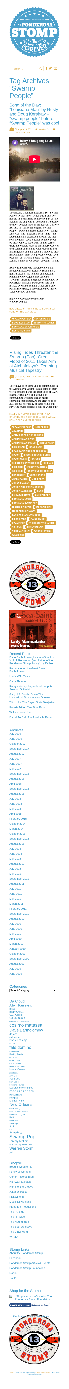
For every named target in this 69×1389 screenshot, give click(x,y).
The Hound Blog (19, 1221)
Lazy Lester (14, 1082)
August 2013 (16, 843)
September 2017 (19, 748)
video (33, 312)
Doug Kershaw (21, 323)
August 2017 (16, 753)
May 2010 (15, 933)
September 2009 (19, 958)
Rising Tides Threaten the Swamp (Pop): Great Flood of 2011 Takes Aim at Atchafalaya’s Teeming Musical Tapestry (33, 361)
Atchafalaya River (23, 439)
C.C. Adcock (16, 1014)
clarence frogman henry (19, 1021)
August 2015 (16, 793)
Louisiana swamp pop (24, 503)
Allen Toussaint (20, 1005)
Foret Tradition (37, 467)
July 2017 (15, 758)
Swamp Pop (15, 420)
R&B (23, 417)
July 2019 (15, 733)
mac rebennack (21, 1091)
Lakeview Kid (44, 129)
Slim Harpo (13, 1123)
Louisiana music (21, 499)
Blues (12, 1009)
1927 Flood (42, 427)
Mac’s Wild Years (19, 676)
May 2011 (15, 898)
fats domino (20, 1047)
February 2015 (18, 818)
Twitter (13, 1278)
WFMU (13, 1236)
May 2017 (15, 768)
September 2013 (19, 838)
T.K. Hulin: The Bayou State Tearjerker (32, 702)
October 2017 (17, 743)
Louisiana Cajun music (25, 327)
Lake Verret (42, 495)
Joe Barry (38, 479)
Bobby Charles (16, 1012)
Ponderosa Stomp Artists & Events (29, 1263)
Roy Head (13, 1121)
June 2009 (15, 973)
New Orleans (17, 309)
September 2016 (19, 773)
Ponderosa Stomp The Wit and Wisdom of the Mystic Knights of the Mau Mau (34, 36)
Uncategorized (32, 420)
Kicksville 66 (16, 1196)
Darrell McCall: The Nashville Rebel (30, 717)
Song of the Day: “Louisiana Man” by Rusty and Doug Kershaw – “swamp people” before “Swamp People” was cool (34, 114)
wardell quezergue (20, 1144)
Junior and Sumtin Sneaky (27, 487)
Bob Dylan (18, 447)
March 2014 (16, 828)
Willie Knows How (20, 712)
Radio (13, 1273)
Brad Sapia (36, 447)
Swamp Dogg (15, 1132)
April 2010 (15, 938)
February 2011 (18, 908)
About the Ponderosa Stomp (26, 1253)
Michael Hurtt (16, 1100)
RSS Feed (55, 1372)
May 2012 (15, 873)
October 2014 (17, 823)
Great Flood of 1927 (39, 471)
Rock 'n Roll (33, 309)
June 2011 (15, 893)
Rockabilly (48, 309)
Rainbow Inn (38, 519)
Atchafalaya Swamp (24, 443)
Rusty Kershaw (21, 331)
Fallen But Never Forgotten (26, 414)
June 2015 (15, 803)
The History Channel (42, 523)
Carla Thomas (17, 681)
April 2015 (15, 813)
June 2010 (15, 928)
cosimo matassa (25, 1025)
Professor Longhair (17, 1115)
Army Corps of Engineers (27, 435)
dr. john (13, 1033)
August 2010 (16, 918)
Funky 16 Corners (20, 1171)
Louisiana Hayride (16, 1085)
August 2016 (16, 778)
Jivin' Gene (13, 1076)
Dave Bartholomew (26, 1030)
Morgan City (43, 507)
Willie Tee (18, 535)
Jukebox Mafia (18, 1191)
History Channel (44, 323)
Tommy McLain (35, 527)
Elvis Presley (18, 1040)
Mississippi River (22, 507)
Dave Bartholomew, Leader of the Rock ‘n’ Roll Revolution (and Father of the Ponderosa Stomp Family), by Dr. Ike (32, 660)
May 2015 (15, 808)
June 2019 (15, 738)
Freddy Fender (16, 1054)
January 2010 (17, 948)
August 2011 (16, 883)
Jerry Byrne (37, 475)
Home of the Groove (21, 1186)
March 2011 (16, 903)
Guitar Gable (14, 1061)
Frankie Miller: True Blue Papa (27, 707)
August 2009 (16, 963)
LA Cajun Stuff (21, 495)
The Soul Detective (20, 1226)
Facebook (15, 1258)
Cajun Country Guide (37, 455)
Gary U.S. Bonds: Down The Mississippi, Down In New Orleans (29, 696)
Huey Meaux (17, 1069)
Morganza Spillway (24, 511)
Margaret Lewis (15, 1095)
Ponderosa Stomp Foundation (27, 1268)
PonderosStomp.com (34, 1374)
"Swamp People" (21, 319)
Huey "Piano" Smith (17, 1067)
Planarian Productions (22, 1206)
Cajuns (35, 459)
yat (11, 1152)
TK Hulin (17, 527)
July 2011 (15, 888)
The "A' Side (16, 1211)
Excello (12, 1044)
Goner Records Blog (21, 1176)
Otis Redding (14, 1109)
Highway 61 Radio (20, 1181)
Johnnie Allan (20, 483)
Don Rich (17, 467)
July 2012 (15, 868)
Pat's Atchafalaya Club (26, 515)
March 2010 (16, 943)
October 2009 (17, 953)
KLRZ (40, 491)
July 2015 (15, 798)
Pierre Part (19, 519)
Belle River (47, 443)
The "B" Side (17, 1216)
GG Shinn (17, 471)
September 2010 (19, 913)
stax (11, 1129)
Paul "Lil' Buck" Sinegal (18, 1111)
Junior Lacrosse (22, 491)
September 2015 (19, 788)
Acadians (17, 431)
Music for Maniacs (20, 1201)
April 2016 (15, 783)
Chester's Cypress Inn (25, 463)
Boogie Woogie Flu (20, 1166)
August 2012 (16, 863)
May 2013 (15, 858)
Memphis (13, 1097)
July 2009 (15, 968)
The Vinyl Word (18, 1231)
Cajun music (43, 319)
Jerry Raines (20, 479)
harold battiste (15, 1063)
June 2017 (15, 763)
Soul (11, 1126)
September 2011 (19, 878)
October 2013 (17, 833)
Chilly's (48, 463)
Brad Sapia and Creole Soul (29, 451)
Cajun (15, 455)
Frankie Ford (14, 1051)
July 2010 (15, 923)
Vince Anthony (21, 531)
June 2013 (15, 853)
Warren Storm (43, 531)
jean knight (13, 1073)
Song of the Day (19, 312)
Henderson (18, 475)
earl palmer (14, 1037)
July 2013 (15, 848)
